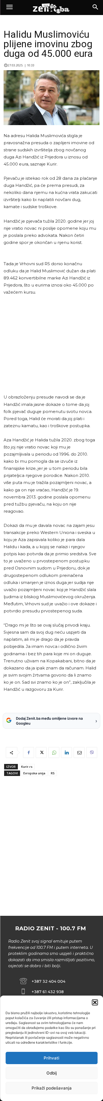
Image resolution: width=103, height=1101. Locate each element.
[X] (41, 752)
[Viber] (91, 752)
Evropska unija (34, 773)
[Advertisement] (51, 344)
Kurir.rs (26, 766)
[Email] (79, 752)
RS (53, 773)
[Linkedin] (66, 752)
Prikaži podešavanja (52, 1088)
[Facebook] (28, 752)
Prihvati (51, 1058)
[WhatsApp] (53, 752)
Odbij (51, 1073)
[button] (95, 1002)
